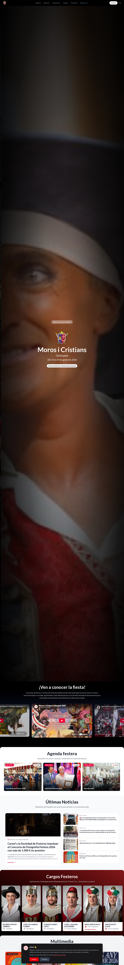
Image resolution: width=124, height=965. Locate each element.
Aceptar (34, 959)
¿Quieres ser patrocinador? (62, 322)
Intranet (113, 3)
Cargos (65, 3)
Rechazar (44, 959)
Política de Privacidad (59, 955)
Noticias (46, 3)
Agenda (38, 3)
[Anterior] (2, 715)
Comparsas (56, 3)
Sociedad (74, 3)
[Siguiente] (122, 715)
